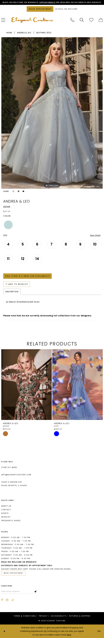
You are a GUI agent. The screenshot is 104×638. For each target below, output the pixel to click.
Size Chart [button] (95, 235)
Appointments (47, 2)
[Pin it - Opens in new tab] (18, 191)
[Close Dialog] (4, 631)
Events (5, 513)
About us (6, 506)
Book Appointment (13, 573)
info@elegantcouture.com (16, 475)
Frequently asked (10, 520)
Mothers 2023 (43, 32)
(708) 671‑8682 (9, 467)
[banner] (32, 20)
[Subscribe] (35, 591)
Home (9, 32)
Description (11, 291)
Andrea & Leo (24, 32)
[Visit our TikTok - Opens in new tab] (13, 600)
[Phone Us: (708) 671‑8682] (72, 20)
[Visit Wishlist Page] (91, 20)
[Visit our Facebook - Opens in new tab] (2, 600)
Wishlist (6, 517)
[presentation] (26, 384)
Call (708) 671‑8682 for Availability (27, 276)
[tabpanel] (52, 113)
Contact (6, 509)
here (69, 634)
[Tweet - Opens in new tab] (13, 191)
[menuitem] (72, 20)
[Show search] (82, 20)
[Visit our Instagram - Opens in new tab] (7, 600)
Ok (99, 631)
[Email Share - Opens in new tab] (23, 191)
